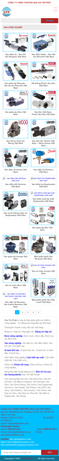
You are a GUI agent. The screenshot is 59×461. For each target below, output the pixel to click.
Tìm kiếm (49, 21)
